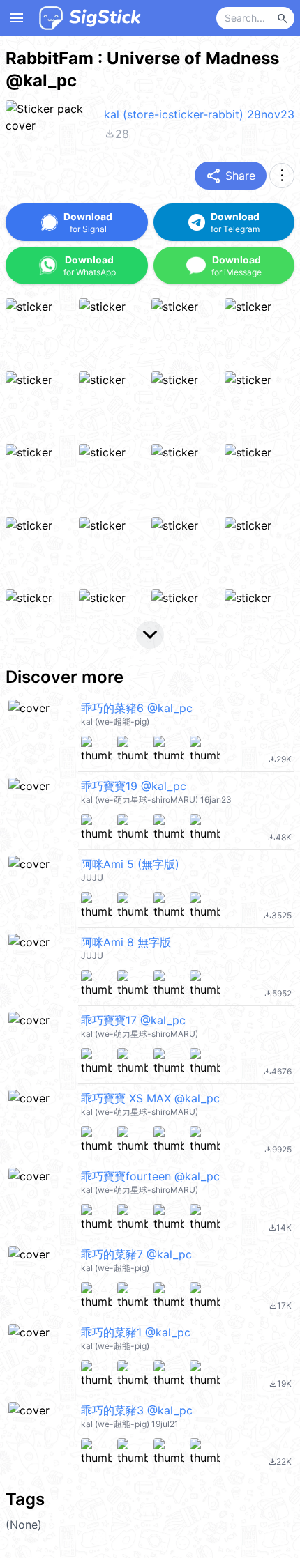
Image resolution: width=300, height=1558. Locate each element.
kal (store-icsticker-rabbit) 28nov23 (199, 114)
